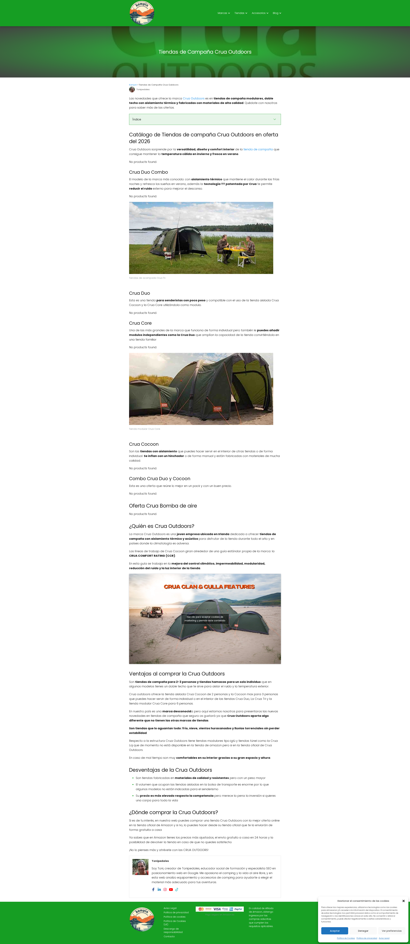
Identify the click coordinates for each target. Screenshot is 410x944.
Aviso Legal (384, 938)
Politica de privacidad (367, 938)
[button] (403, 901)
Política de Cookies (346, 938)
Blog (275, 13)
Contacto (169, 936)
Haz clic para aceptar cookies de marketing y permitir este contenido (205, 618)
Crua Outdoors (194, 98)
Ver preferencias (392, 930)
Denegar (363, 930)
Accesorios (259, 13)
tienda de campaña (258, 149)
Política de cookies (174, 916)
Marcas (222, 13)
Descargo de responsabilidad (173, 930)
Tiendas (239, 13)
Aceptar (335, 930)
